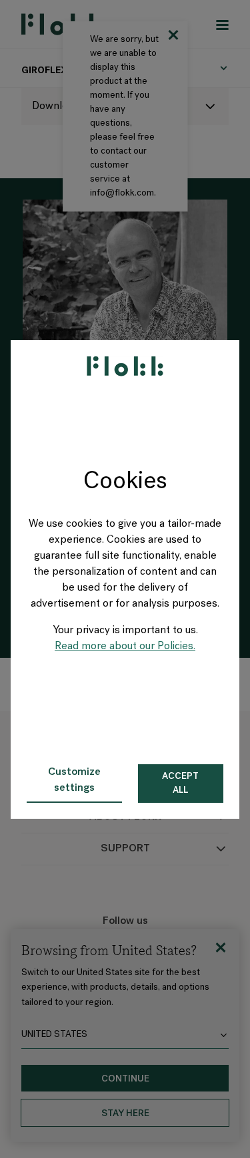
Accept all (180, 784)
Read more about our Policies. (125, 646)
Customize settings (74, 780)
